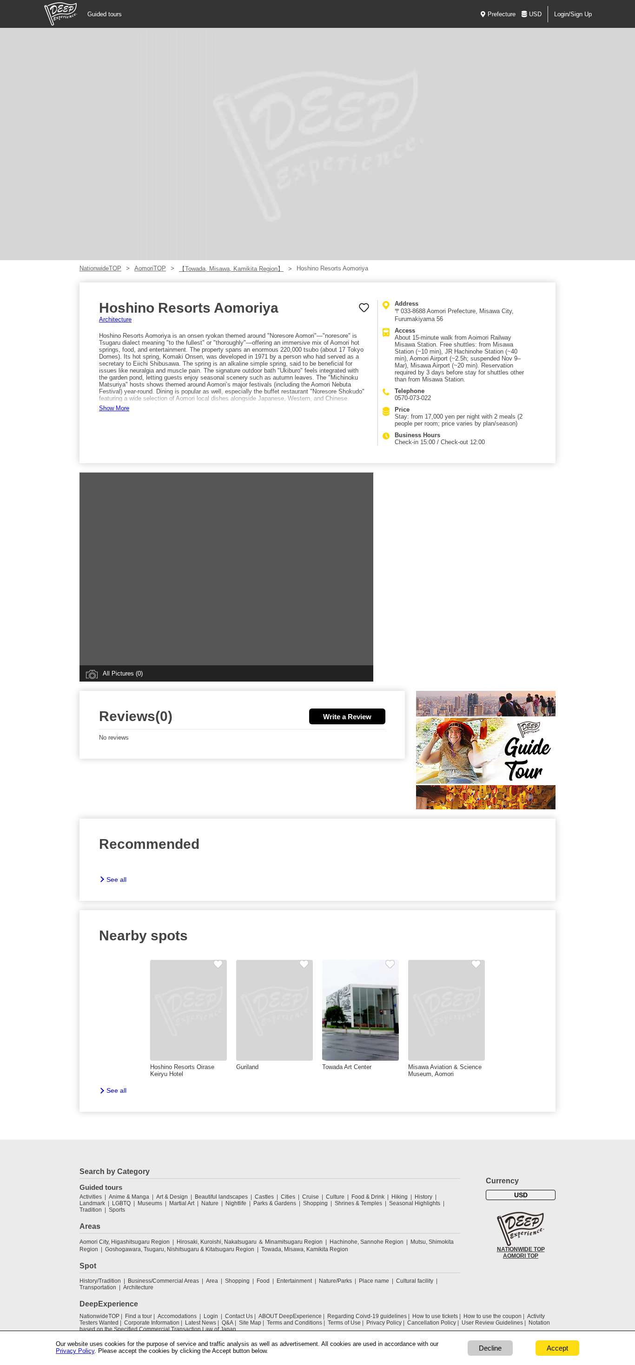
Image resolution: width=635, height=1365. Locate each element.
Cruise (310, 1197)
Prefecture (502, 14)
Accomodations (177, 1316)
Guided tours (104, 14)
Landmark (92, 1203)
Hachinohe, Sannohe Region (366, 1242)
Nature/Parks (335, 1281)
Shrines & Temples (358, 1203)
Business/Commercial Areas (163, 1281)
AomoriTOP (150, 268)
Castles (264, 1197)
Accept (557, 1348)
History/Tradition (100, 1281)
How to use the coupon (492, 1316)
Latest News (200, 1322)
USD (535, 14)
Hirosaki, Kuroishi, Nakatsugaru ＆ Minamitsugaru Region (250, 1242)
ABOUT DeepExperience (290, 1316)
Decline (490, 1348)
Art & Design (172, 1197)
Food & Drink (367, 1197)
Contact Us (239, 1316)
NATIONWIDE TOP (521, 1249)
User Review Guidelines (492, 1322)
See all (116, 879)
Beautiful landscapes (221, 1197)
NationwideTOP (100, 268)
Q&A (227, 1322)
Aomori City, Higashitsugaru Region (124, 1242)
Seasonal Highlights (414, 1203)
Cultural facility (414, 1281)
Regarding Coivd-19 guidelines (367, 1316)
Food (263, 1281)
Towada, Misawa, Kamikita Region (304, 1249)
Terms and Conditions (294, 1322)
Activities (90, 1197)
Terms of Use (344, 1322)
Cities (288, 1197)
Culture (335, 1197)
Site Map (250, 1322)
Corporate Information (151, 1322)
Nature (209, 1203)
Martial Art (181, 1203)
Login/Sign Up (573, 14)
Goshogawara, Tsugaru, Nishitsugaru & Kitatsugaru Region (179, 1249)
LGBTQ (121, 1203)
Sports (117, 1210)
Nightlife (235, 1203)
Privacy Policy (384, 1322)
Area (212, 1281)
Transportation (97, 1287)
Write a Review (347, 717)
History (423, 1197)
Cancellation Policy (431, 1322)
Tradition (90, 1210)
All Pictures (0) (123, 673)
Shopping (315, 1203)
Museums (150, 1203)
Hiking (399, 1197)
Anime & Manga (129, 1197)
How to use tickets (435, 1316)
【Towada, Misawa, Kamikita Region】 (231, 268)
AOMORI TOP (520, 1256)
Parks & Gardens (274, 1203)
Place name (374, 1281)
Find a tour (138, 1316)
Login (211, 1316)
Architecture (115, 319)
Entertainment (294, 1281)
